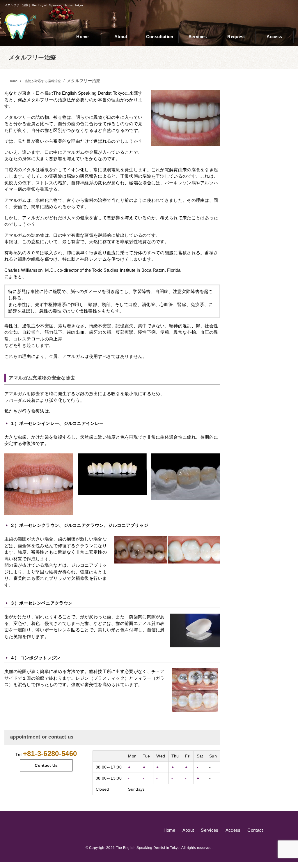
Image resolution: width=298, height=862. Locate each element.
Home (169, 830)
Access (233, 830)
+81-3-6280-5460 (50, 753)
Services (209, 830)
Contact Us (46, 765)
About (188, 830)
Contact (255, 830)
